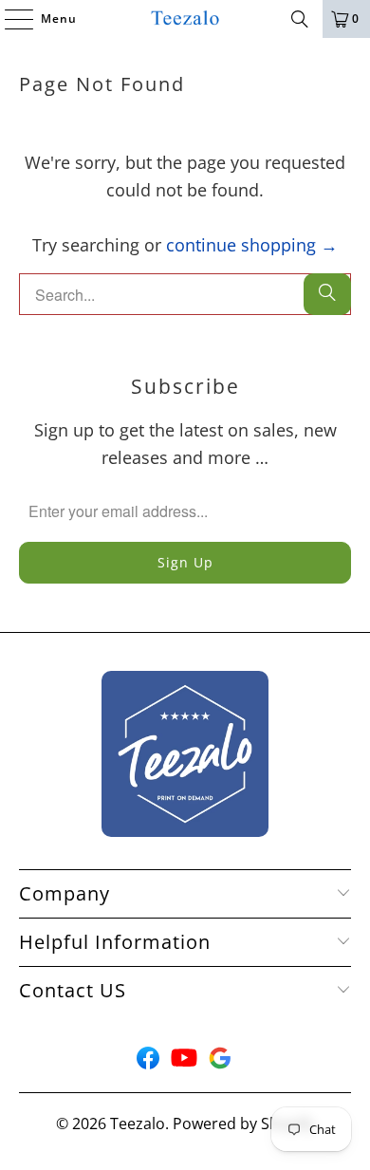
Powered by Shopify (243, 1123)
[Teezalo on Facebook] (148, 1063)
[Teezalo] (185, 19)
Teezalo (137, 1123)
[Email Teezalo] (220, 1063)
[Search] (300, 19)
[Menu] (9, 19)
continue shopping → (252, 244)
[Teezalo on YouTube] (184, 1063)
